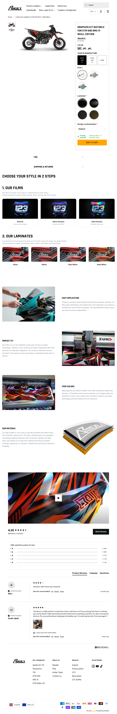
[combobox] (96, 5)
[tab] (79, 573)
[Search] (85, 5)
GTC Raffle (76, 680)
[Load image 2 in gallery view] (11, 30)
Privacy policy (77, 669)
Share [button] (62, 591)
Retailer (55, 665)
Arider (94, 710)
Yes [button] (52, 591)
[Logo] (15, 8)
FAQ (54, 669)
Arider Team (57, 672)
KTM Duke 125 (39, 683)
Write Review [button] (100, 532)
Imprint (75, 665)
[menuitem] (34, 6)
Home (10, 17)
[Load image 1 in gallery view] (11, 25)
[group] (20, 530)
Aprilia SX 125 (38, 665)
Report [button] (57, 591)
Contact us (56, 676)
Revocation (76, 676)
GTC (74, 672)
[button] (108, 11)
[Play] (58, 498)
